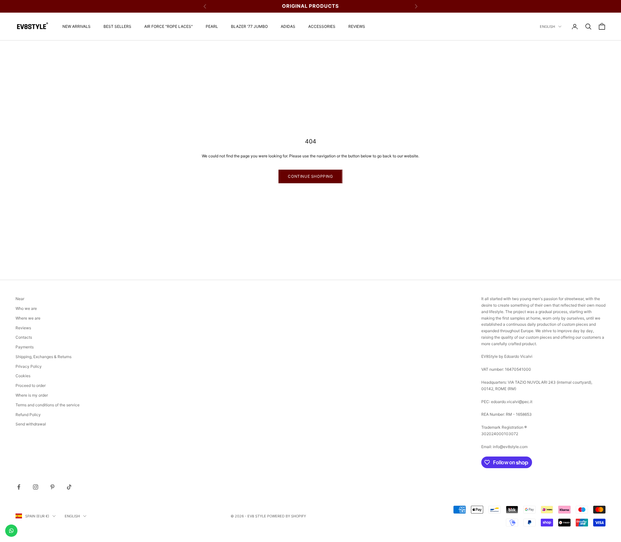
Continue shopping (310, 176)
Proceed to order (31, 385)
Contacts (24, 337)
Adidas (288, 26)
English (547, 26)
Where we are (28, 318)
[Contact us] (11, 531)
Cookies (23, 375)
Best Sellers (117, 26)
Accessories (321, 26)
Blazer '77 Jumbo (249, 26)
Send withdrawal (31, 424)
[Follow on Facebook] (19, 487)
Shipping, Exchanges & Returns (43, 356)
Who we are (26, 308)
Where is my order (32, 395)
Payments (25, 346)
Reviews (356, 26)
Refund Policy (28, 414)
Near (20, 298)
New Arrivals (76, 26)
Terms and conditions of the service (48, 404)
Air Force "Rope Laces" (168, 26)
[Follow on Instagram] (35, 487)
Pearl (212, 26)
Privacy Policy (29, 366)
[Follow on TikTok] (69, 487)
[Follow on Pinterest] (52, 487)
